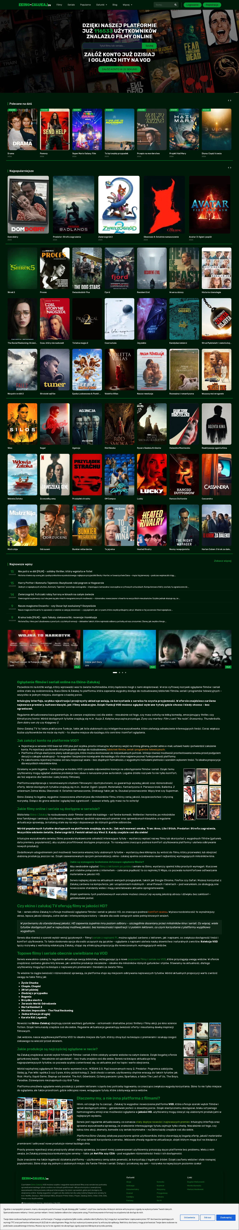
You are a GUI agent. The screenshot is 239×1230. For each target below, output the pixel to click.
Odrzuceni (45, 549)
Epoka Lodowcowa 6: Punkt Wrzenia (89, 394)
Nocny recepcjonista (179, 549)
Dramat (129, 1193)
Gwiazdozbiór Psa (81, 292)
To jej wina (110, 549)
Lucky (140, 499)
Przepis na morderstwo (148, 153)
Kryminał (160, 1186)
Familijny (130, 1197)
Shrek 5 (11, 292)
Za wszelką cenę (48, 499)
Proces (43, 292)
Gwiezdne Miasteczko (179, 448)
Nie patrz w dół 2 (16, 394)
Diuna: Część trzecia (212, 153)
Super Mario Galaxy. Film (84, 153)
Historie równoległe (211, 292)
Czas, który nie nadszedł (52, 343)
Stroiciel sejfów (47, 394)
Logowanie (193, 4)
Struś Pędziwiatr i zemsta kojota (217, 343)
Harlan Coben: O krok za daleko (217, 549)
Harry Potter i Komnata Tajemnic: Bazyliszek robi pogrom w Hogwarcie (61, 582)
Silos (10, 448)
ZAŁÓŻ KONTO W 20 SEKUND (119, 69)
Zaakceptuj (226, 1217)
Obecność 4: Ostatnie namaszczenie (161, 237)
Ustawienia (189, 1217)
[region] (119, 1217)
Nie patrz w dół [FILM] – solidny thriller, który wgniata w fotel (55, 571)
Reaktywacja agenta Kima (214, 448)
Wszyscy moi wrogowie (213, 394)
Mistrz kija (13, 549)
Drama (11, 153)
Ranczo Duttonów (178, 499)
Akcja (128, 1182)
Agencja (76, 448)
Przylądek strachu (81, 499)
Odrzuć (207, 1217)
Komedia (160, 1182)
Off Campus (110, 499)
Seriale (71, 4)
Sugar (43, 448)
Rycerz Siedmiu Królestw (149, 448)
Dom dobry (13, 237)
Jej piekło (141, 343)
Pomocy (44, 153)
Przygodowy (162, 1193)
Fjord (107, 292)
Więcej (126, 4)
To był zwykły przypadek (116, 153)
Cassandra (207, 499)
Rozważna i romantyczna (181, 394)
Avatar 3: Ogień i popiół (200, 237)
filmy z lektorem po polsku (115, 866)
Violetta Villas (111, 394)
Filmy (59, 4)
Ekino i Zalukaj (38, 814)
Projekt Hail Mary (177, 153)
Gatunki (100, 4)
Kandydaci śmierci (178, 343)
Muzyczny (161, 1189)
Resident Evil (143, 292)
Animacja (130, 1186)
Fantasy (129, 1201)
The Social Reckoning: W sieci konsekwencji (28, 343)
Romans (160, 1197)
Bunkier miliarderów (82, 549)
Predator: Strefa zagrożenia (67, 237)
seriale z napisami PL (105, 937)
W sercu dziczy (176, 292)
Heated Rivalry (144, 549)
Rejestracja (212, 4)
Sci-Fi (159, 1201)
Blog (115, 4)
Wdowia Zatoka (15, 499)
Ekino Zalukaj (36, 1185)
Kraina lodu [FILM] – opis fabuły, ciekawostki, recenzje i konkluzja (57, 617)
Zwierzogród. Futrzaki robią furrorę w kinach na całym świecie (56, 594)
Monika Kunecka (194, 1186)
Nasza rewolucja (145, 394)
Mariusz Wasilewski (195, 1189)
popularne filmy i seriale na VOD (147, 959)
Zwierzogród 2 (105, 237)
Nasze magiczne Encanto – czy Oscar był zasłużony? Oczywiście (57, 605)
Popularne (85, 4)
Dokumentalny (132, 1189)
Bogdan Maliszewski (195, 1182)
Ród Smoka (110, 448)
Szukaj (149, 45)
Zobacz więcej (222, 560)
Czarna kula (110, 343)
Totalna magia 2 (80, 343)
